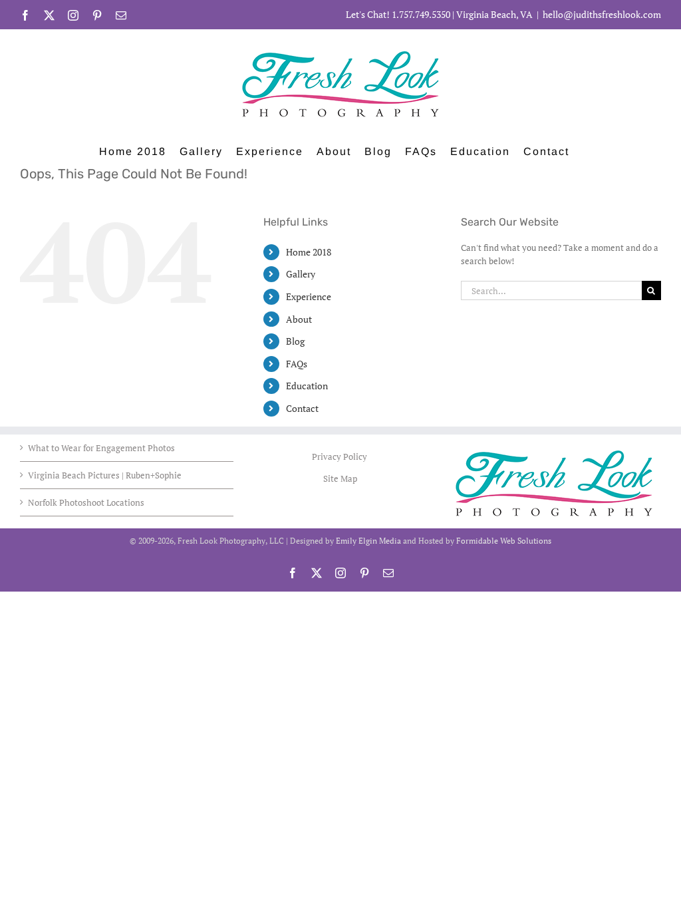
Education (307, 385)
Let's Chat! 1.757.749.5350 (398, 14)
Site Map (340, 478)
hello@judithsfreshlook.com (602, 14)
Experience (308, 296)
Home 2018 (308, 252)
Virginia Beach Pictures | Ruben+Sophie (105, 475)
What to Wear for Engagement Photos (101, 448)
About (299, 319)
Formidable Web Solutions (503, 541)
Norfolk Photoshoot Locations (86, 502)
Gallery (300, 274)
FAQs (296, 363)
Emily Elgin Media (368, 541)
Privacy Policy (340, 456)
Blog (295, 341)
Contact (302, 408)
